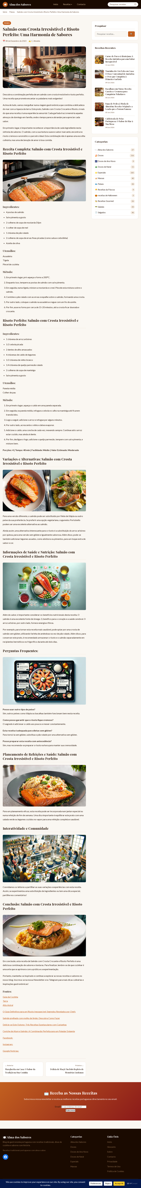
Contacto (81, 4)
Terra (5, 1001)
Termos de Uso (113, 1166)
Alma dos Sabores (78, 1142)
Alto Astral (8, 1005)
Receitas (67, 4)
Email (58, 1106)
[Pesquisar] (135, 4)
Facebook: (8, 1037)
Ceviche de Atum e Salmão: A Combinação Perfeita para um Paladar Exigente (39, 1031)
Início (55, 4)
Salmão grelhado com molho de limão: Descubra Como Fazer (31, 1018)
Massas (73, 1166)
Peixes (12, 12)
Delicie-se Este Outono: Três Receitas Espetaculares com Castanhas (35, 1024)
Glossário (111, 1147)
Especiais (74, 1161)
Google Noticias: (11, 1051)
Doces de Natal (77, 1157)
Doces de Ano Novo (79, 1152)
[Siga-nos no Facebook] (5, 1157)
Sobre (109, 1152)
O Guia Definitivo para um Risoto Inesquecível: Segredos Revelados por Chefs (39, 1011)
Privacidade (112, 1161)
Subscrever (70, 1110)
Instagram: (8, 1044)
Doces (73, 1147)
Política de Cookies (115, 1171)
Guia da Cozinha (10, 997)
